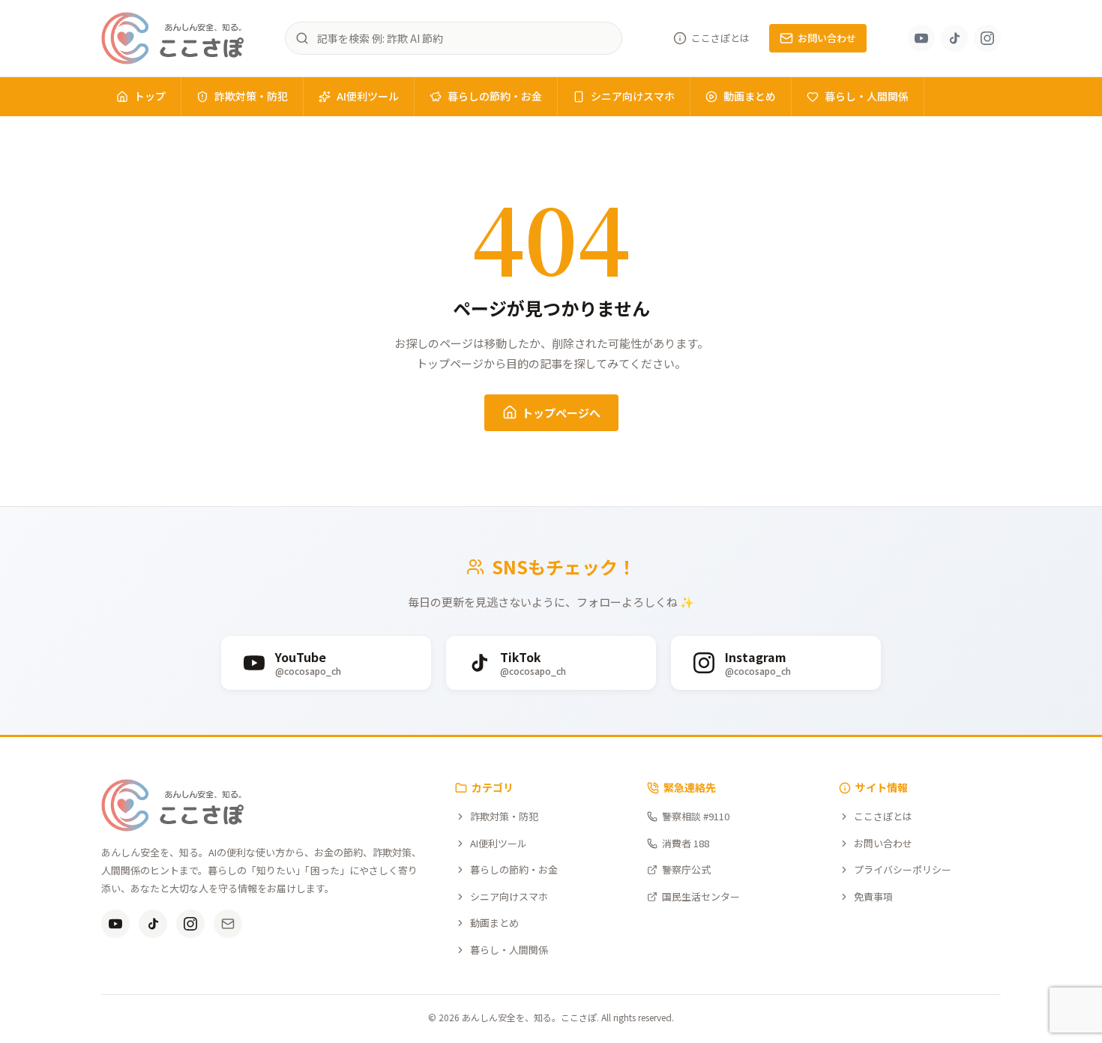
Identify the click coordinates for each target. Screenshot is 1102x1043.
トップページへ (561, 413)
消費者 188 (685, 843)
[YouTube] (921, 38)
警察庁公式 (686, 869)
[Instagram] (987, 38)
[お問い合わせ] (228, 924)
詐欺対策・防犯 (251, 95)
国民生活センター (701, 896)
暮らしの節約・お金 (495, 95)
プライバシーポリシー (902, 869)
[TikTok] (954, 38)
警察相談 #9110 (695, 816)
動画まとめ (749, 95)
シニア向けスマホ (633, 95)
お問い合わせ (827, 38)
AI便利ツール (368, 95)
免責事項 (873, 896)
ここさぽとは (720, 38)
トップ (150, 95)
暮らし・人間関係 (867, 95)
